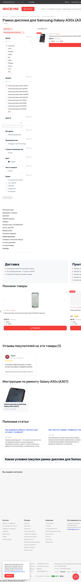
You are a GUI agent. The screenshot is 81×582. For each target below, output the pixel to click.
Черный (13, 162)
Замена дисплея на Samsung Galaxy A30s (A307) (15, 405)
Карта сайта (28, 550)
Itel (9, 57)
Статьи (48, 536)
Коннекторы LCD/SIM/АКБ (13, 225)
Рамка (10, 171)
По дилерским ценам (15, 180)
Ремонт (67, 2)
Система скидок (29, 531)
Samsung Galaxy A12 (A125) (17, 109)
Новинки (11, 185)
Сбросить (29, 37)
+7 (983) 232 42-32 (8, 2)
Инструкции (50, 534)
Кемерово (75, 571)
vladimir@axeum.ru (73, 529)
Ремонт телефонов (9, 523)
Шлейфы (6, 248)
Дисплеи (6, 216)
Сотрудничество (51, 528)
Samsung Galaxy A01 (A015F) (18, 88)
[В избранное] (46, 33)
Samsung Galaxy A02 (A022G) (18, 91)
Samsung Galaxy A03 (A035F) (18, 97)
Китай (10, 153)
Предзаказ (12, 188)
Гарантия (27, 528)
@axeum (39, 568)
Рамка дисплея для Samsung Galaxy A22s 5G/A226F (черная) (24, 313)
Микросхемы (7, 231)
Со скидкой (12, 183)
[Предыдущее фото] (5, 300)
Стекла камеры (8, 245)
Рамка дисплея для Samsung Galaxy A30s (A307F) (19, 372)
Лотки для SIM (8, 228)
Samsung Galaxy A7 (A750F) (17, 100)
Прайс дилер (7, 539)
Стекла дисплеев (9, 242)
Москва (32, 2)
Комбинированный (14, 134)
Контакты (49, 539)
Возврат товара (29, 547)
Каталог (29, 9)
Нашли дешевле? (30, 545)
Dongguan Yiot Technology (17, 144)
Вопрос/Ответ (29, 539)
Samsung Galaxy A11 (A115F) (17, 106)
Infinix (10, 54)
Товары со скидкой (9, 528)
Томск (68, 571)
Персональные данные (32, 542)
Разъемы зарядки (9, 234)
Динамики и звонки (10, 213)
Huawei (10, 51)
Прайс (5, 536)
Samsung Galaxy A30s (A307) (18, 86)
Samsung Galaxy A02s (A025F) (18, 94)
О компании (50, 523)
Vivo (9, 69)
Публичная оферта (30, 534)
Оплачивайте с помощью (43, 576)
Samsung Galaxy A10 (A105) (17, 103)
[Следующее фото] (65, 300)
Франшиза (49, 542)
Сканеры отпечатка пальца (13, 239)
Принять (9, 575)
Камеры (5, 222)
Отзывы (48, 526)
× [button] (11, 29)
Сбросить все (7, 197)
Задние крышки (8, 219)
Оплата (26, 523)
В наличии (11, 191)
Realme (10, 63)
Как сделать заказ (30, 536)
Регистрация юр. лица (53, 531)
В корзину (36, 328)
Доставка (27, 526)
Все (9, 72)
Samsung (11, 46)
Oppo (10, 60)
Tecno (10, 66)
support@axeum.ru (42, 571)
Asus (9, 48)
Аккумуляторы (8, 210)
